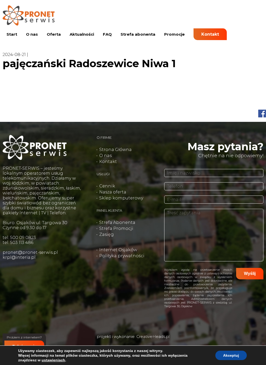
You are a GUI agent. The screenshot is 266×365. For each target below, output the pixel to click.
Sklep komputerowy (121, 198)
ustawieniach (53, 360)
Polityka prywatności (121, 255)
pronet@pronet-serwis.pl (30, 252)
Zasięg (106, 234)
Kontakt (210, 34)
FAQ (107, 34)
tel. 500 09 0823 (19, 237)
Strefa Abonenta (117, 222)
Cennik (107, 186)
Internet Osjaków (118, 249)
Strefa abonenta (138, 34)
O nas (32, 34)
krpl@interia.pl (19, 257)
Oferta (54, 34)
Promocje (174, 34)
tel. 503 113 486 (18, 242)
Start (11, 34)
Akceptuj (231, 355)
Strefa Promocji (116, 228)
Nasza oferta (112, 192)
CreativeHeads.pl (152, 336)
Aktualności (82, 34)
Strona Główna (115, 149)
